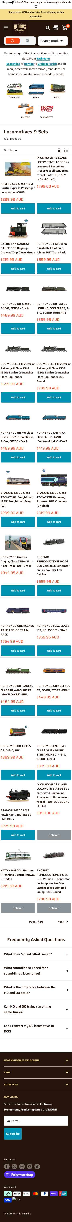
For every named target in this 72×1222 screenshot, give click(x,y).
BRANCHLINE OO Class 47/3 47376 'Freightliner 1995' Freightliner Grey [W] (17, 499)
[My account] (48, 28)
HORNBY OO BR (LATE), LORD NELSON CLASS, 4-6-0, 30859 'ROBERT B (53, 308)
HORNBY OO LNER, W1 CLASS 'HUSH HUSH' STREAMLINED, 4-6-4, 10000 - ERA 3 (51, 752)
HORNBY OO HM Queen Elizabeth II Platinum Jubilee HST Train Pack (52, 248)
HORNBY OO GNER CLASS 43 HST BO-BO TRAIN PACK (17, 630)
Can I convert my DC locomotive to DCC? (29, 1028)
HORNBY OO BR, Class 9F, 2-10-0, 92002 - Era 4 (17, 306)
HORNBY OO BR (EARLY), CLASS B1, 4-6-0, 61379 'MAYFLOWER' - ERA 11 (17, 690)
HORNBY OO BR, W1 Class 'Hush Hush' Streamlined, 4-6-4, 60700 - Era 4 (17, 437)
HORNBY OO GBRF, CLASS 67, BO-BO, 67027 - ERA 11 (53, 688)
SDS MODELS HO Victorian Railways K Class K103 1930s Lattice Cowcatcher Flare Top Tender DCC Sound (54, 372)
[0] (64, 27)
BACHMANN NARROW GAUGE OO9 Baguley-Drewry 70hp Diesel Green (18, 248)
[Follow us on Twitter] (14, 1166)
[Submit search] (62, 40)
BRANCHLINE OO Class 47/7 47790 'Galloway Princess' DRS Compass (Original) (52, 499)
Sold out (54, 835)
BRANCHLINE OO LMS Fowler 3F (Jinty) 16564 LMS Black (16, 814)
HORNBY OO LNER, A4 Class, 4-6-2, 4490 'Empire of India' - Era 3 (52, 437)
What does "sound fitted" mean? (28, 954)
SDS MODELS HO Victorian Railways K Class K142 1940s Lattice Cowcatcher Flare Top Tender (18, 370)
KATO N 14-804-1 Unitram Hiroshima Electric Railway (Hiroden (18, 874)
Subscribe (13, 1133)
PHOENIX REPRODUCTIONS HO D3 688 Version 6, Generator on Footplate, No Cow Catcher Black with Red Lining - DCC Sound (53, 881)
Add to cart (18, 208)
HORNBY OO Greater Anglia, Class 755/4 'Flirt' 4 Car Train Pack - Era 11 (17, 561)
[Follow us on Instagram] (22, 1166)
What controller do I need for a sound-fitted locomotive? (26, 970)
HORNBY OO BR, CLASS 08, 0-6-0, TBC (16, 748)
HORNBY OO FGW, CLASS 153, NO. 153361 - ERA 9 (53, 628)
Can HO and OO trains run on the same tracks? (27, 1009)
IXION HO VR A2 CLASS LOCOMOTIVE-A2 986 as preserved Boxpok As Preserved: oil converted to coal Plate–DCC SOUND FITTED (53, 795)
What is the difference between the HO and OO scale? (30, 990)
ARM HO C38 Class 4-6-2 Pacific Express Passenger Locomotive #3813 (18, 188)
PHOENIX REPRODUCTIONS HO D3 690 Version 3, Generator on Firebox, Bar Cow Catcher (53, 566)
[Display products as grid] (59, 150)
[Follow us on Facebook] (7, 1166)
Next (60, 921)
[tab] (13, 41)
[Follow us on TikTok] (37, 1166)
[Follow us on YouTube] (29, 1166)
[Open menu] (6, 27)
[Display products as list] (66, 150)
